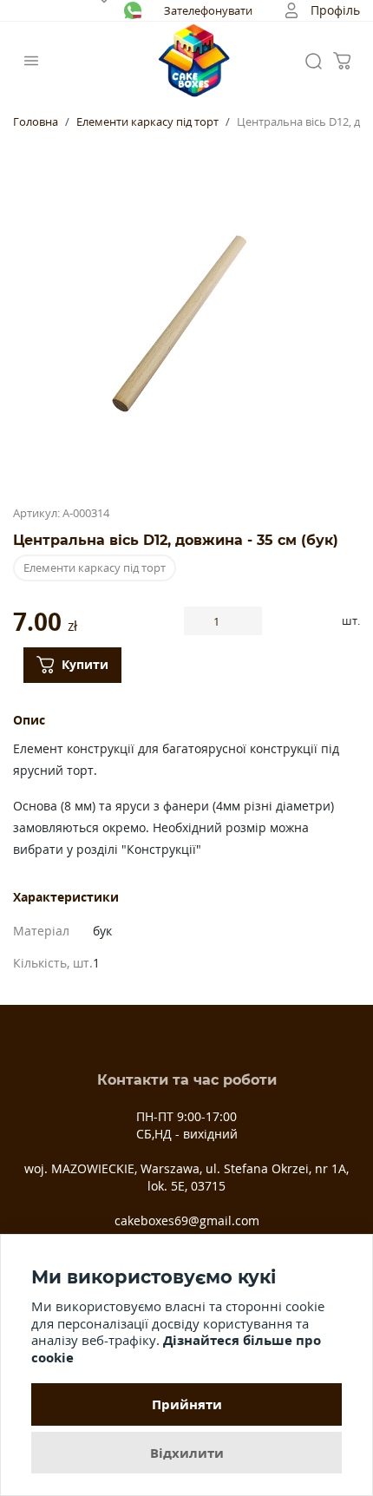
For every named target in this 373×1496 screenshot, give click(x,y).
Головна (35, 121)
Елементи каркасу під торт (147, 121)
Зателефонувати (208, 10)
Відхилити (187, 1452)
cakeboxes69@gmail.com (187, 1220)
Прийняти (187, 1404)
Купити (85, 664)
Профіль (335, 10)
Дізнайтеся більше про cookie (176, 1348)
